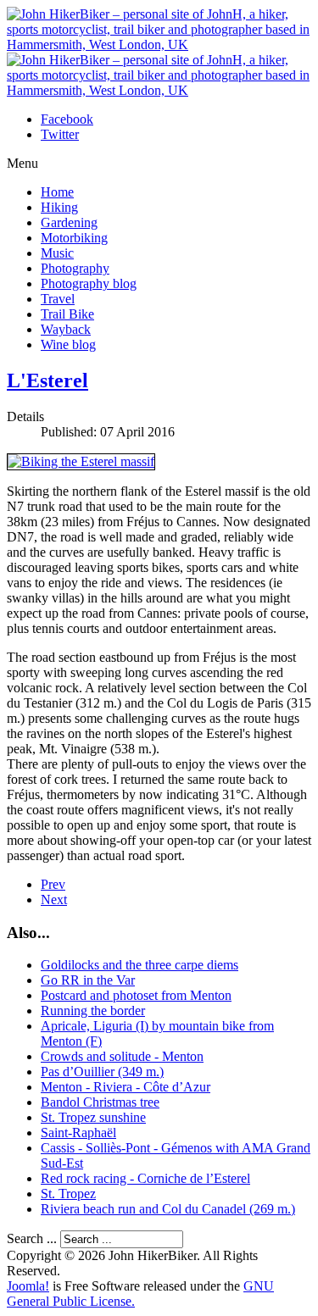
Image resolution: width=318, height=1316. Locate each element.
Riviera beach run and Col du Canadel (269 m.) (168, 1209)
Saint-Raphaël (78, 1132)
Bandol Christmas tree (100, 1102)
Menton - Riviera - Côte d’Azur (125, 1087)
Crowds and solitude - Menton (122, 1056)
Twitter (60, 134)
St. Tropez (68, 1193)
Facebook (67, 119)
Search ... (32, 1238)
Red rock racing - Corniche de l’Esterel (145, 1178)
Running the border (93, 1010)
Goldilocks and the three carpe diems (139, 965)
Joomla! (28, 1286)
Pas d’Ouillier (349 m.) (102, 1071)
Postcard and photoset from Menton (136, 995)
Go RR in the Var (88, 980)
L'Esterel (47, 380)
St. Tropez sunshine (93, 1117)
